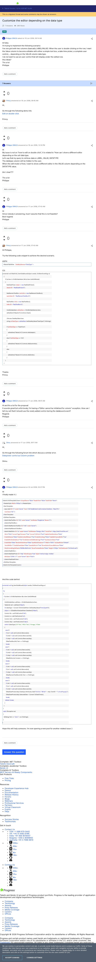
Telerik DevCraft (7, 764)
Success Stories (12, 819)
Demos (8, 790)
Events (8, 809)
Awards (8, 905)
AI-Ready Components (22, 772)
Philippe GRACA (11, 38)
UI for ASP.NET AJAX (24, 8)
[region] (48, 952)
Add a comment (10, 74)
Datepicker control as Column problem (18, 455)
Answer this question (14, 752)
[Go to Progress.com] (7, 891)
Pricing (8, 780)
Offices (8, 914)
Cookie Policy (67, 950)
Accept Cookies (12, 958)
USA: (19, 831)
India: (19, 836)
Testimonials (10, 821)
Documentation (11, 792)
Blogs (7, 799)
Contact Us (10, 829)
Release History (11, 794)
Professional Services (14, 803)
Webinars (9, 801)
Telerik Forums (9, 8)
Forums (8, 797)
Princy (8, 100)
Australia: (21, 840)
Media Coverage (12, 909)
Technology (10, 903)
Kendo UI (4, 768)
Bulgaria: (21, 838)
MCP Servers (5, 772)
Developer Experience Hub (16, 788)
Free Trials (9, 778)
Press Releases (11, 907)
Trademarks (5, 942)
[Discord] (10, 861)
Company (9, 901)
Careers (8, 912)
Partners (8, 805)
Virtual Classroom (13, 807)
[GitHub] (10, 858)
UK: (19, 834)
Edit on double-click (10, 113)
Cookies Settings (34, 958)
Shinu (8, 442)
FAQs (7, 811)
